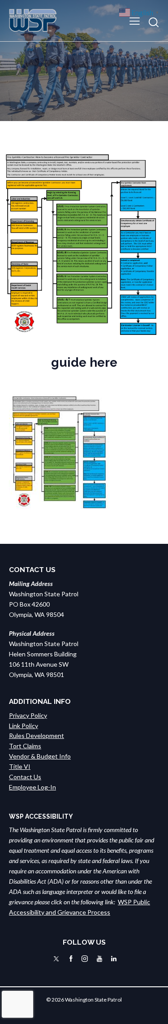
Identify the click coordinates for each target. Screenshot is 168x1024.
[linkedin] (114, 959)
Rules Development (36, 735)
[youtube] (99, 959)
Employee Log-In (32, 787)
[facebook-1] (71, 959)
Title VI (19, 766)
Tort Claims (25, 746)
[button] (134, 20)
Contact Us (25, 777)
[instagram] (84, 959)
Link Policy (23, 725)
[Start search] (153, 22)
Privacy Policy (28, 715)
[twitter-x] (56, 959)
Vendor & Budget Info (40, 756)
